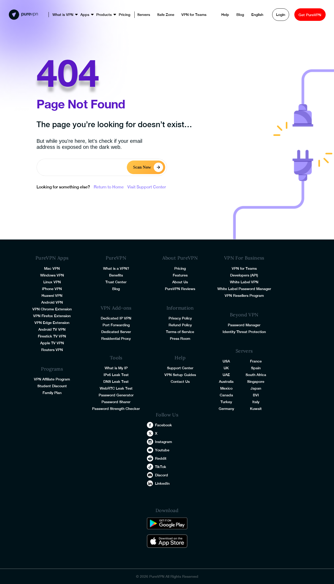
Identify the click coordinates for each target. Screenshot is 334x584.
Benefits (116, 275)
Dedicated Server (116, 332)
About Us (180, 282)
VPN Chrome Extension (52, 309)
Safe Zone (154, 15)
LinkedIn (162, 483)
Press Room (180, 338)
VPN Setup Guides (180, 375)
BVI (256, 395)
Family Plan (52, 393)
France (256, 361)
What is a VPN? (116, 268)
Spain (256, 368)
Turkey (226, 402)
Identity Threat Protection (244, 332)
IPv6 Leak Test (116, 375)
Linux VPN (52, 282)
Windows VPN (52, 275)
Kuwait (256, 409)
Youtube (162, 450)
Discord (161, 475)
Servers (132, 15)
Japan (255, 388)
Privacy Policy (180, 318)
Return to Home (109, 187)
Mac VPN (52, 268)
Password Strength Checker (116, 409)
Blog (224, 15)
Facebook (163, 425)
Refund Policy (180, 325)
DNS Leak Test (116, 381)
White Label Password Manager (244, 289)
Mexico (226, 388)
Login (264, 15)
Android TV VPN (51, 329)
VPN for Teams (182, 15)
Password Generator (116, 395)
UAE (226, 375)
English (241, 15)
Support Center (180, 368)
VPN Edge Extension (51, 323)
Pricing (113, 15)
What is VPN (51, 15)
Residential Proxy (116, 338)
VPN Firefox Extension (52, 316)
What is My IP (116, 368)
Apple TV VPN (52, 343)
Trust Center (116, 282)
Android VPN (52, 302)
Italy (255, 402)
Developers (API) (244, 275)
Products (93, 15)
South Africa (256, 375)
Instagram (163, 442)
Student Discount (52, 386)
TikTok (160, 467)
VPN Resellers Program (244, 295)
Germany (226, 409)
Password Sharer (116, 402)
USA (226, 361)
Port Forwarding (116, 325)
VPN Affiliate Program (52, 379)
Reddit (160, 458)
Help (209, 15)
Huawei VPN (51, 295)
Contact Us (180, 381)
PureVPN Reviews (180, 289)
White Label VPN (244, 282)
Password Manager (244, 325)
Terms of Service (180, 332)
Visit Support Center (146, 187)
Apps (73, 15)
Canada (226, 395)
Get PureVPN (303, 15)
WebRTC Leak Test (116, 388)
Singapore (255, 381)
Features (180, 275)
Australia (226, 381)
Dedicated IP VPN (116, 318)
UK (226, 368)
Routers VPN (52, 350)
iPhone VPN (52, 289)
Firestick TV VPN (52, 336)
